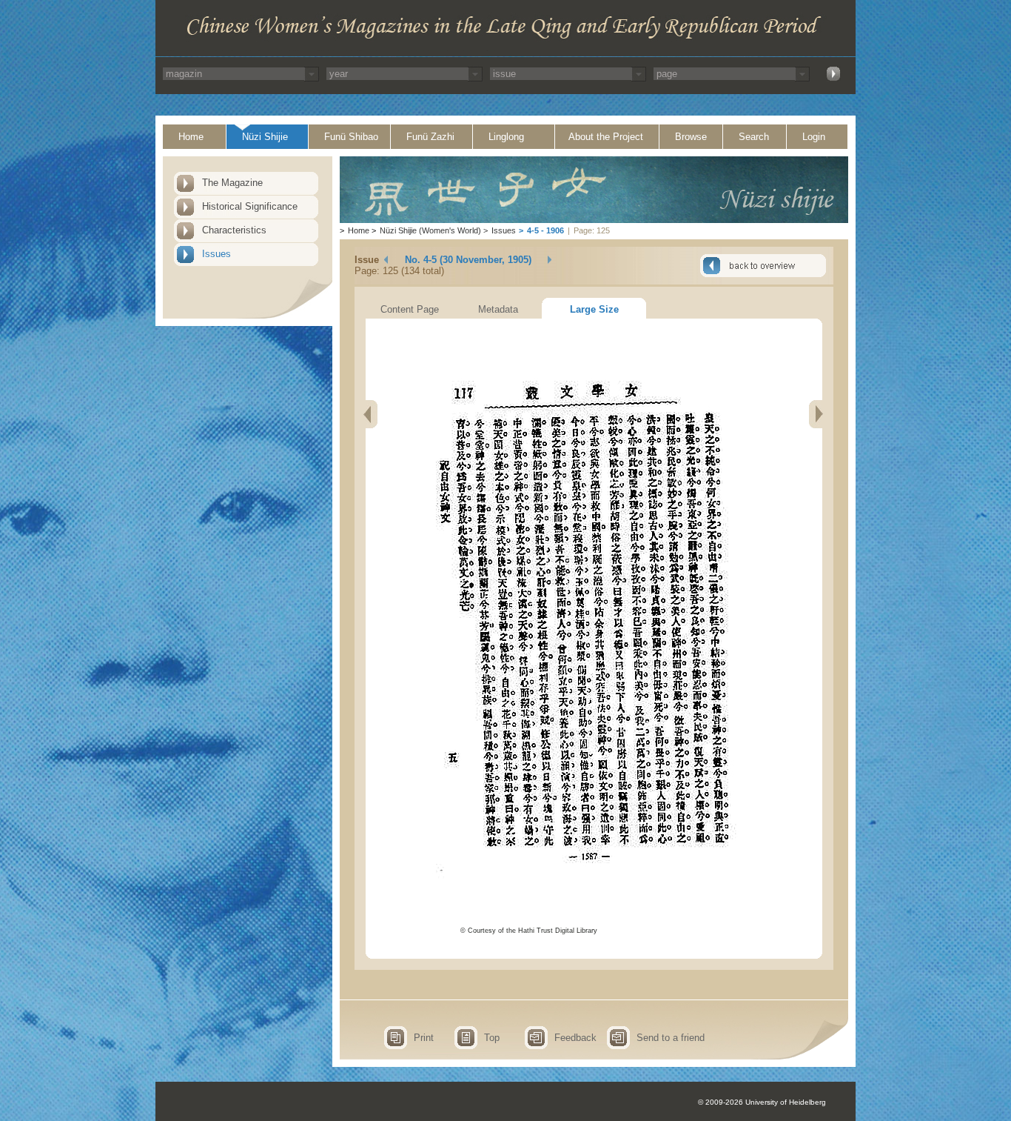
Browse (691, 136)
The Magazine (232, 182)
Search (754, 136)
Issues (216, 253)
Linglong (506, 136)
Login (813, 136)
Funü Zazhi (430, 136)
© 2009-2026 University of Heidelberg (762, 1102)
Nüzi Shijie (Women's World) (430, 230)
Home (191, 136)
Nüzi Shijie (265, 136)
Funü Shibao (351, 136)
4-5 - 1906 (545, 230)
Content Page (409, 309)
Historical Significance (250, 206)
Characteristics (234, 230)
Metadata (498, 309)
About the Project (605, 136)
